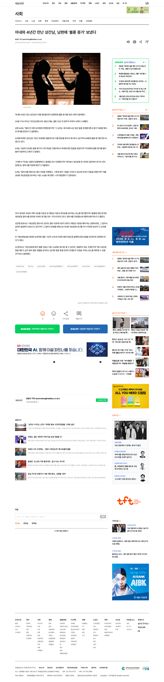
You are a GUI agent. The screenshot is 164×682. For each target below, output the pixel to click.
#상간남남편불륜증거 (56, 266)
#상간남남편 (41, 266)
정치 (53, 3)
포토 (117, 3)
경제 (65, 3)
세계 (104, 3)
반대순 (34, 523)
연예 (90, 3)
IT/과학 (82, 3)
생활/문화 (74, 3)
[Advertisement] (61, 495)
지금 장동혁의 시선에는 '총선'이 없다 (127, 446)
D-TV (125, 3)
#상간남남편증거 (72, 266)
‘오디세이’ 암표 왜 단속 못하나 (125, 479)
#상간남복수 (86, 266)
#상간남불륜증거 (99, 266)
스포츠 (97, 3)
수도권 (111, 3)
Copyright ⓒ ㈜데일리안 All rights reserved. (114, 675)
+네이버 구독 (102, 400)
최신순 (17, 523)
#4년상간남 (20, 266)
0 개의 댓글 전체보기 (61, 531)
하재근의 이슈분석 (119, 476)
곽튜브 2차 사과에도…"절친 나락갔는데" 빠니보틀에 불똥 (49, 449)
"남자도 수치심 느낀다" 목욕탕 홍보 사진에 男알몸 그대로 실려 (51, 424)
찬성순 (25, 523)
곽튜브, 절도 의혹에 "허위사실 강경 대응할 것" (45, 437)
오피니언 (46, 3)
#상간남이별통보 (21, 272)
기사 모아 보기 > (32, 402)
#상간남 (30, 266)
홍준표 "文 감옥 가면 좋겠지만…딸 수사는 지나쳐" (46, 461)
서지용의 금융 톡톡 (120, 451)
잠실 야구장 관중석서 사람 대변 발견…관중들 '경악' (47, 474)
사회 (59, 3)
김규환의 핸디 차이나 (120, 463)
